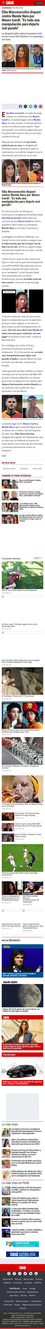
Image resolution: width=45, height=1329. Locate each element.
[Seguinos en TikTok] (25, 1273)
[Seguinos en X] (19, 1273)
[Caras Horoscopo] (22, 1256)
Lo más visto (10, 1124)
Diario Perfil (8, 1279)
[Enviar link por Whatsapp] (30, 106)
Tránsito (22, 1308)
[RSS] (30, 1273)
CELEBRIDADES (7, 8)
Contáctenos (36, 1301)
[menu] (3, 3)
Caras (24, 1288)
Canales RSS (9, 1301)
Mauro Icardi (37, 469)
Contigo (32, 1288)
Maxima (32, 1295)
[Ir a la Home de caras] (10, 4)
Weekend (7, 1282)
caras (22, 1017)
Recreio (24, 1295)
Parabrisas (17, 1282)
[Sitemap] (36, 1273)
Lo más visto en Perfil (15, 1183)
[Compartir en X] (25, 106)
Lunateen (28, 1282)
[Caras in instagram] (8, 1273)
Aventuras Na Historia (16, 1292)
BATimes (38, 1282)
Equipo (17, 1305)
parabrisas (22, 1055)
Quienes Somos (22, 1301)
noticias (22, 947)
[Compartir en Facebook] (20, 106)
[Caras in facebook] (14, 1273)
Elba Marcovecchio (9, 469)
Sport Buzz (14, 1295)
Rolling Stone (32, 1292)
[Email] (40, 106)
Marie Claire (28, 1279)
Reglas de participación (32, 1305)
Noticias (18, 1279)
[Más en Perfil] (14, 940)
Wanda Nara (24, 469)
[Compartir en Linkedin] (35, 106)
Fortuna (39, 1279)
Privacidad (8, 1305)
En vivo (39, 3)
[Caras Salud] (22, 1246)
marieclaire (22, 982)
